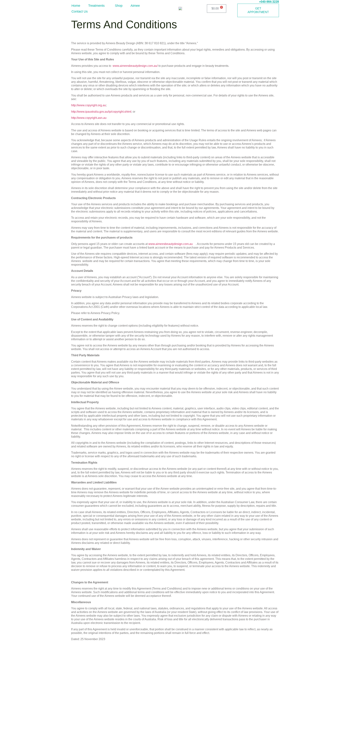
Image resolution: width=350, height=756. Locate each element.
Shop (118, 5)
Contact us (79, 11)
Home (75, 5)
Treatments (96, 5)
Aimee (135, 5)
